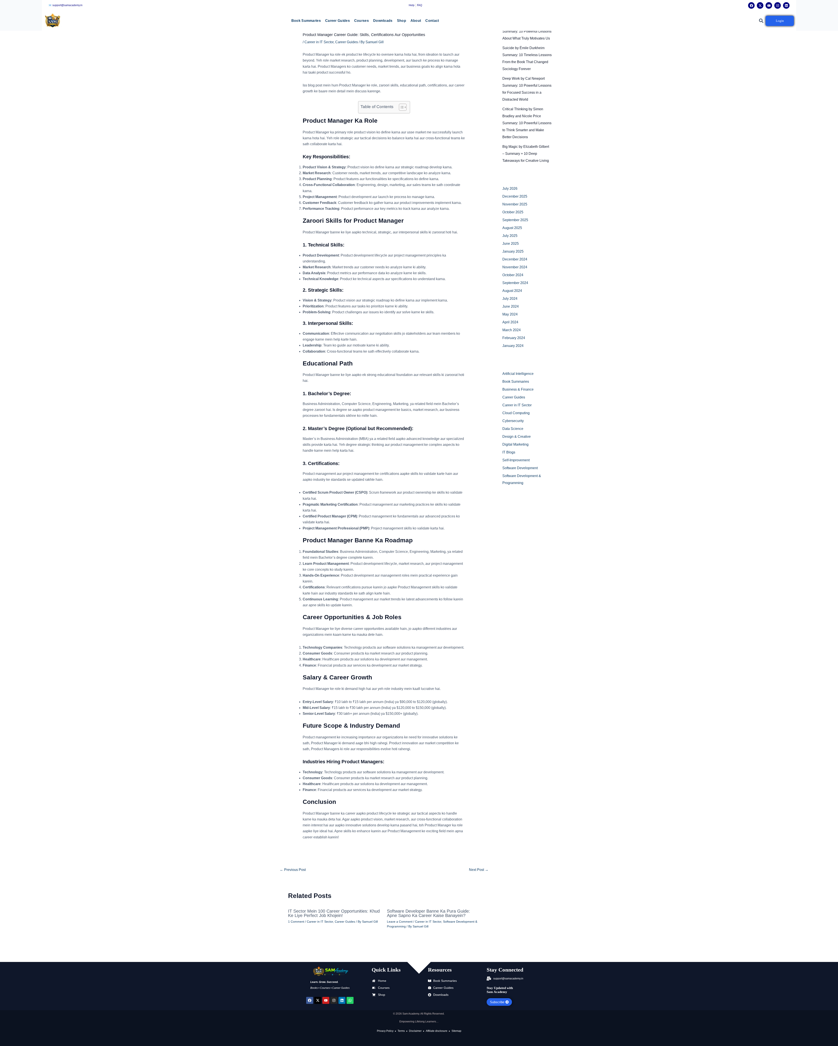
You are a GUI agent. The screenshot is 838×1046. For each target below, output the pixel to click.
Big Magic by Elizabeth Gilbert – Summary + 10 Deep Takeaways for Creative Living (525, 153)
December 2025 (514, 196)
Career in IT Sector (318, 42)
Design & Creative (516, 436)
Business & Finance (518, 389)
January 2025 (513, 251)
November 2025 (514, 204)
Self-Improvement (516, 460)
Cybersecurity (513, 421)
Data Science (512, 429)
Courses (361, 20)
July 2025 (509, 236)
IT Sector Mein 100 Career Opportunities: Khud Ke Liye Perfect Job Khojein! (334, 913)
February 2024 (513, 338)
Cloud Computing (516, 413)
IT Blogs (508, 452)
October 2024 (512, 275)
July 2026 (509, 188)
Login (780, 20)
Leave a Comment (399, 921)
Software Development (520, 468)
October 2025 (512, 212)
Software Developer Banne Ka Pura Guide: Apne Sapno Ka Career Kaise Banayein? (428, 913)
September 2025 (515, 220)
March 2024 (511, 330)
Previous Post (293, 870)
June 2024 (510, 306)
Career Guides (337, 20)
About (415, 20)
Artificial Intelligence (518, 374)
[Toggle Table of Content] (400, 107)
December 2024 (514, 259)
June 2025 (510, 243)
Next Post (478, 870)
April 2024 (510, 322)
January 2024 (513, 346)
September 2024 (515, 283)
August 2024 (512, 291)
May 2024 (510, 314)
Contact (432, 20)
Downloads (383, 20)
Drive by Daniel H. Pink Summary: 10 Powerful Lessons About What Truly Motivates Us (526, 31)
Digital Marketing (515, 444)
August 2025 (512, 228)
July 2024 (509, 298)
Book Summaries (306, 20)
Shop (401, 20)
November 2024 (514, 267)
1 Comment (296, 921)
